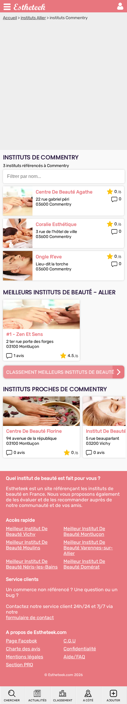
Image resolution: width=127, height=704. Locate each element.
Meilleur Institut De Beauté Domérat (84, 564)
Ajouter (113, 700)
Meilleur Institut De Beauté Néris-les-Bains (32, 564)
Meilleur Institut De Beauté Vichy (27, 531)
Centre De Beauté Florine (34, 431)
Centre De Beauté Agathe (64, 192)
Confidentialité (80, 649)
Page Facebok (21, 641)
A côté (88, 700)
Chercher (12, 700)
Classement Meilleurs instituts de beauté (60, 372)
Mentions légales (24, 657)
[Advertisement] (63, 86)
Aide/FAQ (74, 657)
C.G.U (70, 641)
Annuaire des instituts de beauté (30, 6)
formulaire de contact (30, 617)
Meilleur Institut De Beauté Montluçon (84, 531)
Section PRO (19, 664)
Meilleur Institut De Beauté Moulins (27, 545)
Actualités (37, 700)
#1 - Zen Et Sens (24, 334)
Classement (62, 700)
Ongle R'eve (49, 257)
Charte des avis (23, 649)
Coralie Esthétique (56, 224)
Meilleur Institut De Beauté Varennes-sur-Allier (88, 547)
